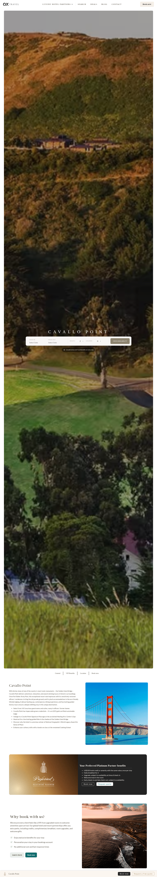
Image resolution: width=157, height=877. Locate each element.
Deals (93, 4)
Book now (88, 784)
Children (89, 341)
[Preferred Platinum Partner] (43, 773)
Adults (72, 341)
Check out (52, 339)
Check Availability (120, 341)
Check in (32, 339)
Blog (104, 4)
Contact (117, 4)
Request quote (104, 784)
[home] (11, 4)
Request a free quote (143, 874)
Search (82, 4)
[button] (56, 4)
